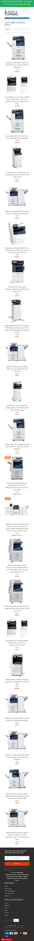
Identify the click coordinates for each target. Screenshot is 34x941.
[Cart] (27, 10)
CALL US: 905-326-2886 (17, 872)
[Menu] (24, 10)
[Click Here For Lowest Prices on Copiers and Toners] (17, 18)
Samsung (7, 905)
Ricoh (6, 907)
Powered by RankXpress (10, 930)
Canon (6, 903)
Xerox (6, 910)
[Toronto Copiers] (11, 12)
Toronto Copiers (12, 925)
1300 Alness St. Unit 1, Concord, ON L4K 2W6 (17, 874)
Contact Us (7, 896)
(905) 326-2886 (24, 4)
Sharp (6, 915)
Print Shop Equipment (10, 891)
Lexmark (7, 912)
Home (6, 886)
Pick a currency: (9, 920)
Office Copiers (8, 888)
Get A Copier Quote (9, 893)
